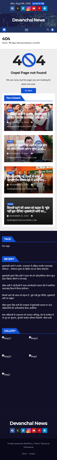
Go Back (28, 91)
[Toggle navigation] (27, 30)
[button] (48, 29)
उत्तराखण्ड (10, 110)
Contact (32, 454)
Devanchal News (28, 20)
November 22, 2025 (19, 216)
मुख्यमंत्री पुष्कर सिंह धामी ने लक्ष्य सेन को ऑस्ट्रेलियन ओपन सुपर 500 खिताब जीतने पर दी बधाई (27, 148)
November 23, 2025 (19, 122)
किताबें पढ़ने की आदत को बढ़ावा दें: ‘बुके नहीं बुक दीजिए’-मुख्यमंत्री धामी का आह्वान (28, 211)
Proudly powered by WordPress (20, 444)
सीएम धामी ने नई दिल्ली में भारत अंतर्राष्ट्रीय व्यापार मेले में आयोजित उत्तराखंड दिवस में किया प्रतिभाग (25, 180)
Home (5, 43)
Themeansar (28, 447)
